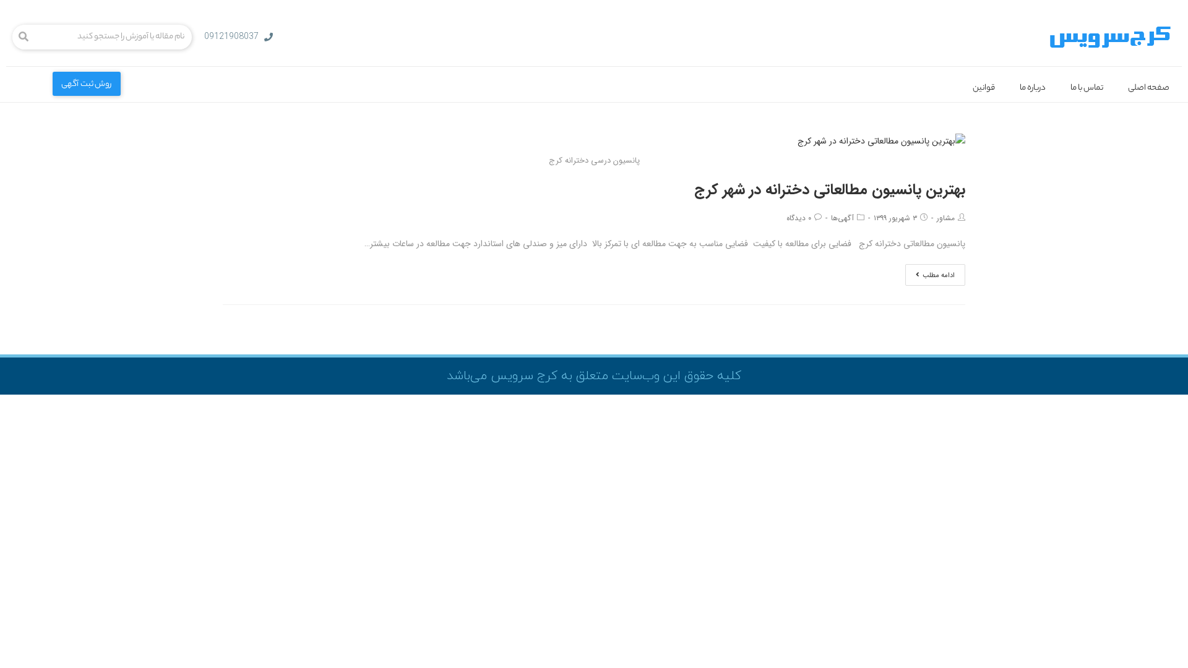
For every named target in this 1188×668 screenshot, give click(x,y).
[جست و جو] (23, 37)
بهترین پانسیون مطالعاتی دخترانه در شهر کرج (829, 190)
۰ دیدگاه (798, 218)
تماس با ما (1086, 88)
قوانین (984, 88)
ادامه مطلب (939, 275)
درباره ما (1033, 88)
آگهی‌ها (842, 218)
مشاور (946, 218)
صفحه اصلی (1148, 88)
